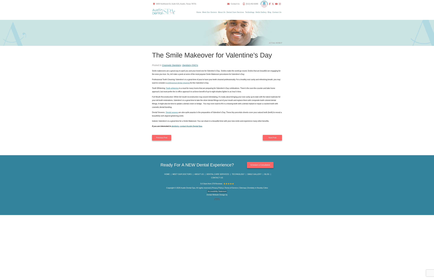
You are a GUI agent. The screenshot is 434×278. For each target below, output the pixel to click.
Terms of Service (231, 188)
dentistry (175, 126)
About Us (221, 12)
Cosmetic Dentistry (171, 65)
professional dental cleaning (178, 83)
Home (198, 12)
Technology (249, 12)
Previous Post (161, 138)
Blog (269, 12)
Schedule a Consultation (260, 165)
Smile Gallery (261, 12)
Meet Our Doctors (209, 12)
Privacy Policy (217, 188)
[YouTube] (277, 4)
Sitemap (242, 188)
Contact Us (276, 12)
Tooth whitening (172, 88)
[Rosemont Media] (217, 199)
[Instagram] (280, 4)
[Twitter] (273, 4)
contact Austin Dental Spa (191, 126)
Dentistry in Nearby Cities (257, 188)
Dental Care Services (235, 12)
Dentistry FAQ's (190, 65)
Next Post (272, 138)
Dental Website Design (216, 195)
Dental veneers (172, 112)
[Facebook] (270, 4)
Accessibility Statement (217, 191)
